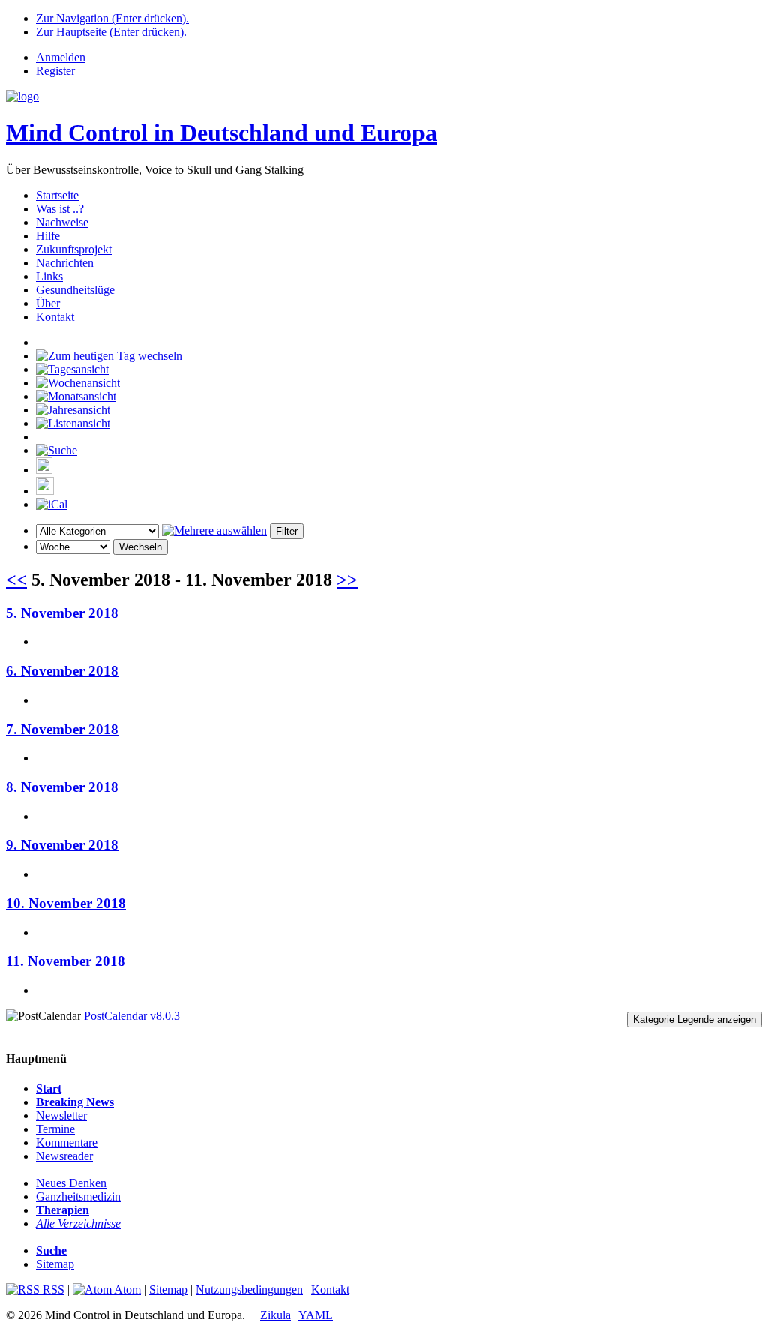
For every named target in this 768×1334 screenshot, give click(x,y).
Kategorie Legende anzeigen (694, 1019)
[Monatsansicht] (76, 396)
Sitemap (55, 1264)
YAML (315, 1315)
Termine (55, 1129)
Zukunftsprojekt (74, 249)
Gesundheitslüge (75, 289)
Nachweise (62, 222)
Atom (126, 1289)
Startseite (57, 195)
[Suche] (56, 450)
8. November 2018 (62, 787)
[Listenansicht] (73, 423)
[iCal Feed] (52, 504)
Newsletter (61, 1115)
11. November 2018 (65, 961)
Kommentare (67, 1142)
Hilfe (48, 235)
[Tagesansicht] (72, 369)
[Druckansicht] (44, 469)
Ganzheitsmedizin (78, 1196)
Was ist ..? (60, 208)
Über (48, 303)
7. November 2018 (62, 729)
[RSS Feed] (45, 490)
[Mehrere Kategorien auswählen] (214, 530)
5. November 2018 (62, 613)
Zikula (275, 1315)
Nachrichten (65, 262)
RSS (52, 1289)
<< (16, 579)
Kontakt (55, 316)
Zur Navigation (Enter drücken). (112, 18)
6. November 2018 (62, 671)
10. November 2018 (66, 903)
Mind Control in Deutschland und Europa (221, 132)
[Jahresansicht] (73, 409)
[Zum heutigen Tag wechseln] (109, 355)
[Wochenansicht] (78, 382)
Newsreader (64, 1156)
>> (347, 579)
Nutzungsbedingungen (249, 1289)
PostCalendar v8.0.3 (132, 1015)
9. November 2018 (62, 845)
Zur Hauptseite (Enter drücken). (111, 31)
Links (49, 276)
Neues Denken (71, 1183)
